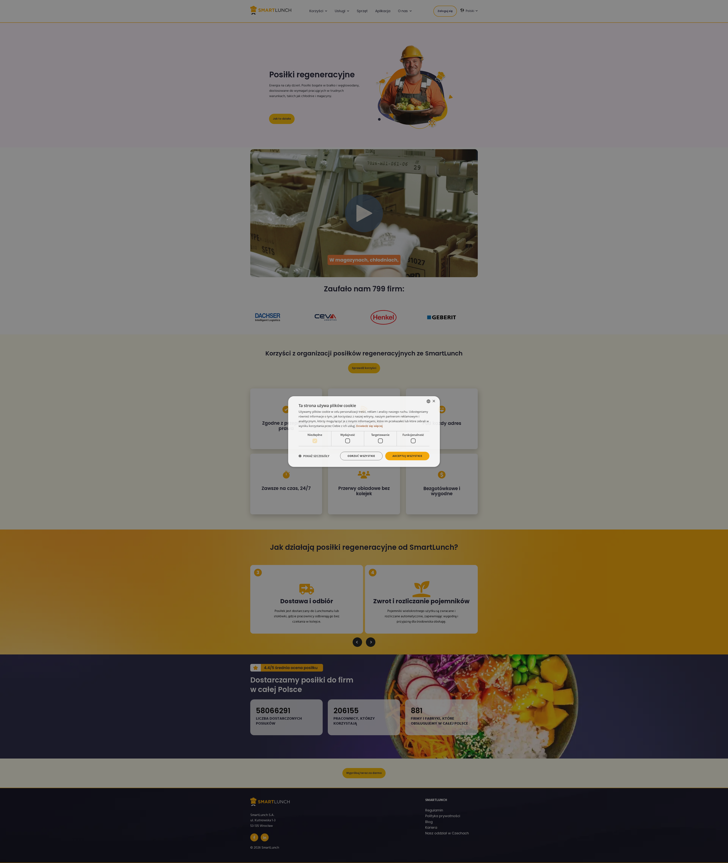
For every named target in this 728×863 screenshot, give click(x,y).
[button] (314, 456)
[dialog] (364, 431)
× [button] (433, 401)
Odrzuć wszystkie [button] (361, 456)
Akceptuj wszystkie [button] (407, 456)
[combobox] (428, 401)
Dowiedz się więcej (369, 426)
